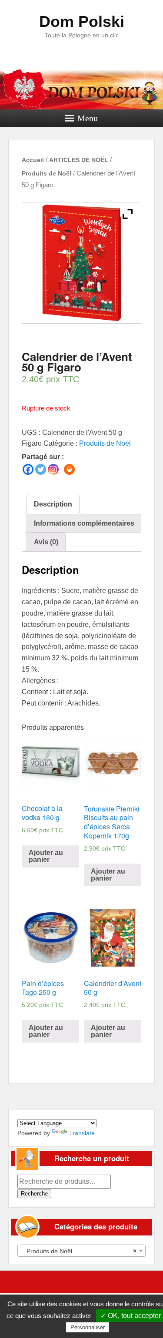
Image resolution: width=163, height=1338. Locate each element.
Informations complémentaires (84, 523)
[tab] (53, 504)
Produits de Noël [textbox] (79, 1251)
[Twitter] (40, 469)
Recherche (34, 1193)
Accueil (33, 159)
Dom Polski (81, 21)
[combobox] (81, 1251)
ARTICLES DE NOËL (78, 159)
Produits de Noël (46, 173)
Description (53, 504)
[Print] (69, 469)
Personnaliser (87, 1327)
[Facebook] (28, 469)
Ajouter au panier (46, 856)
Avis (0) (46, 542)
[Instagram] (53, 469)
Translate (82, 1132)
